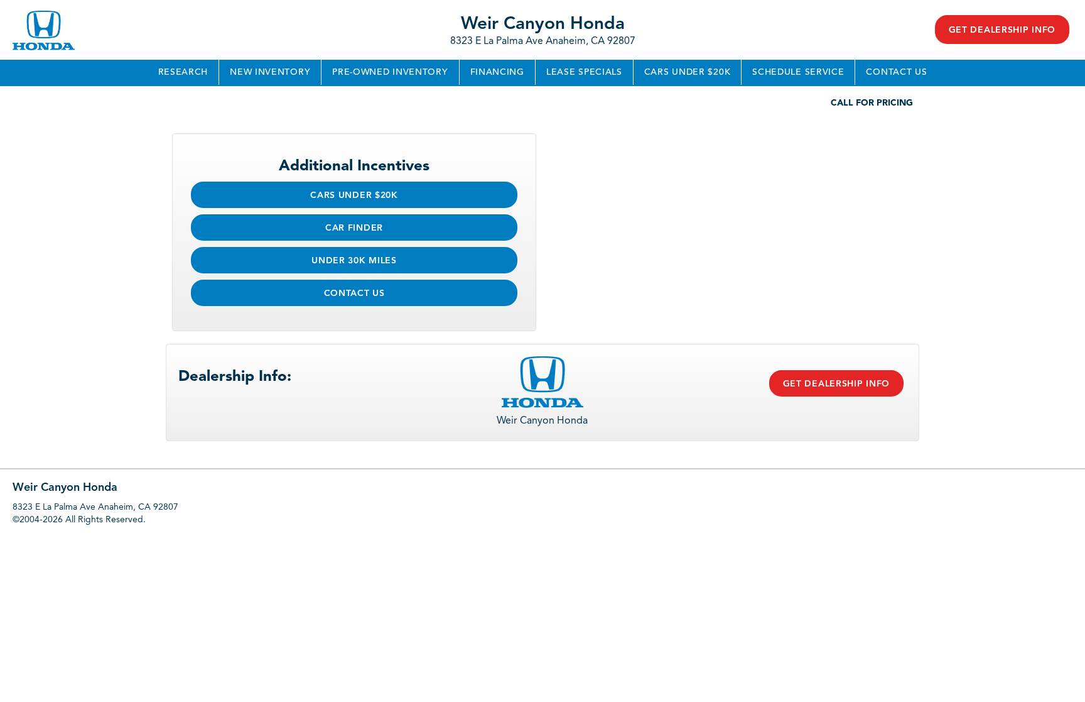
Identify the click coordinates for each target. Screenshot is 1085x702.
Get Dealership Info (1002, 30)
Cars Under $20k (687, 72)
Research (183, 72)
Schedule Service (798, 72)
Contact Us (896, 72)
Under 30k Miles (354, 260)
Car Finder (354, 228)
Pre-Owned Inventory (390, 72)
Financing (497, 72)
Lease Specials (584, 72)
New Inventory (270, 72)
